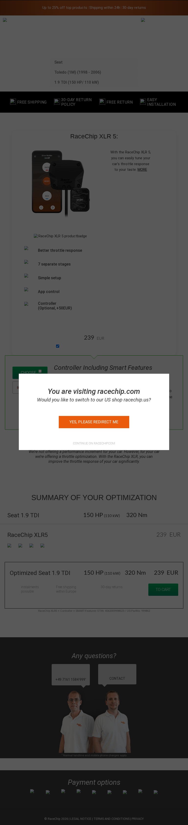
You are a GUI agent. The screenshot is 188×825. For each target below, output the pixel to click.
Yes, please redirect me (94, 422)
